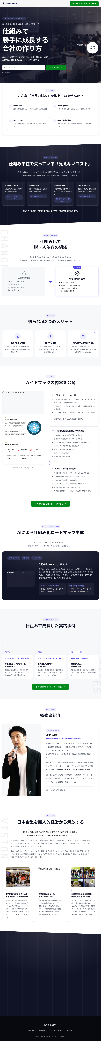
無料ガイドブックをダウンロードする (66, 999)
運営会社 (69, 1031)
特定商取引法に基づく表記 (37, 1031)
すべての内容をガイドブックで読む (49, 504)
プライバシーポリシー (56, 1031)
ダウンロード (55, 68)
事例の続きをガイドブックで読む (49, 687)
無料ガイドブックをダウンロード (83, 3)
